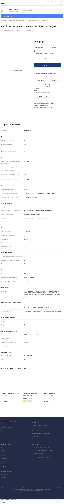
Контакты (3, 463)
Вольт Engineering (19, 70)
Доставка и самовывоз (7, 453)
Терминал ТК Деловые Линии (42, 97)
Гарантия (3, 455)
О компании (4, 447)
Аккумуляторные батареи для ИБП (41, 433)
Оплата (3, 450)
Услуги (34, 438)
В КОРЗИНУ (47, 65)
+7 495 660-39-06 (13, 10)
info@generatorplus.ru (39, 453)
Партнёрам (4, 461)
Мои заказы (4, 477)
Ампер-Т (45, 20)
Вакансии (3, 466)
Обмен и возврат (54, 46)
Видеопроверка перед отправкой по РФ (46, 53)
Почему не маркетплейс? (39, 46)
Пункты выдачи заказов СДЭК (42, 92)
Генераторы (35, 436)
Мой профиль (4, 474)
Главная (3, 20)
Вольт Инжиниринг (33, 20)
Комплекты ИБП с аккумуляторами (41, 430)
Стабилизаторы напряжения (16, 20)
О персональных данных (7, 430)
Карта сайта (18, 430)
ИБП (33, 428)
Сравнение (19, 30)
